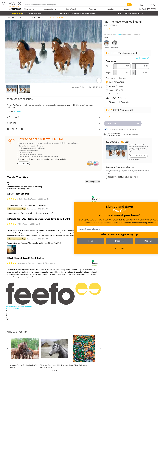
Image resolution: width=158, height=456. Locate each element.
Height (108, 72)
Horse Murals (38, 18)
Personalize (125, 102)
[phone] (140, 9)
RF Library (17, 111)
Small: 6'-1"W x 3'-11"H (116, 82)
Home (81, 241)
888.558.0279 (149, 9)
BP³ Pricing (118, 34)
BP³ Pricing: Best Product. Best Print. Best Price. (78, 13)
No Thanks (110, 248)
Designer (140, 241)
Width (108, 66)
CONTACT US (24, 163)
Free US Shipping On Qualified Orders (130, 13)
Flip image (112, 102)
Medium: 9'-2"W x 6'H (116, 86)
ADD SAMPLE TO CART (138, 155)
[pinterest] (97, 87)
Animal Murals (25, 18)
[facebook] (94, 87)
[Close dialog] (153, 205)
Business (110, 241)
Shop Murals (12, 18)
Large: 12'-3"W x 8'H (116, 90)
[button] (8, 348)
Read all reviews (12, 308)
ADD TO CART (111, 123)
